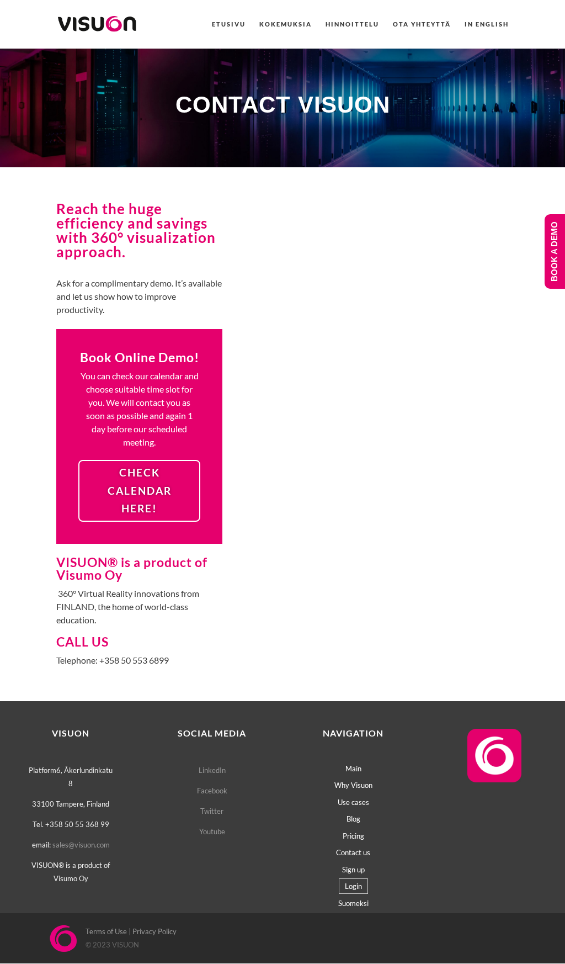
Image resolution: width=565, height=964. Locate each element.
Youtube (212, 831)
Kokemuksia (285, 24)
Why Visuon (353, 785)
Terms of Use (106, 931)
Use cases (353, 802)
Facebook (212, 790)
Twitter (211, 811)
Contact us (353, 852)
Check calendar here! (140, 490)
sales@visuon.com (81, 844)
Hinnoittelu (352, 24)
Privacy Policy (154, 931)
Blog (353, 818)
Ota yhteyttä (422, 24)
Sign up (353, 869)
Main (353, 768)
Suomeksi (353, 903)
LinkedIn (212, 770)
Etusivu (229, 24)
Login (353, 886)
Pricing (353, 835)
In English (487, 24)
